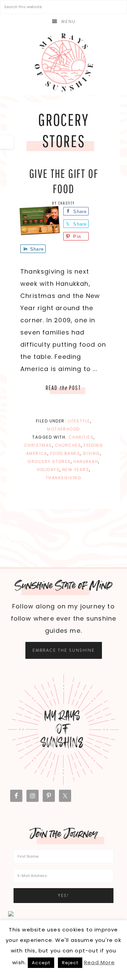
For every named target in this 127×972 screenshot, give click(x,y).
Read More (99, 962)
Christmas (38, 445)
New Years (75, 469)
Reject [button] (70, 962)
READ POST (63, 387)
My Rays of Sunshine (63, 62)
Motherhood (63, 429)
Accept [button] (41, 962)
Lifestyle (79, 421)
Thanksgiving (63, 478)
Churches (68, 445)
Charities (80, 437)
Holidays (48, 469)
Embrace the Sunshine (64, 650)
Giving (91, 453)
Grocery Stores (48, 461)
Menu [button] (68, 22)
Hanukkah (86, 461)
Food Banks (65, 453)
